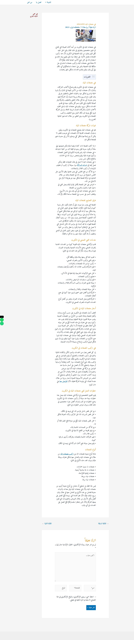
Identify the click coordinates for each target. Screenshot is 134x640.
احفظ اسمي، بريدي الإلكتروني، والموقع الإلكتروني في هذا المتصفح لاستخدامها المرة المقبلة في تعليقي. (76, 598)
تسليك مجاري (34, 16)
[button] (46, 2)
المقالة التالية (47, 523)
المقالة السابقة (103, 523)
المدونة (49, 2)
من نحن (29, 2)
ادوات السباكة (82, 165)
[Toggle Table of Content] (92, 76)
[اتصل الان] (2, 323)
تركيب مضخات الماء (67, 454)
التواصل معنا (63, 381)
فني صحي (35, 13)
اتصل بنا (38, 2)
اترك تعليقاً (92, 27)
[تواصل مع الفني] (2, 320)
